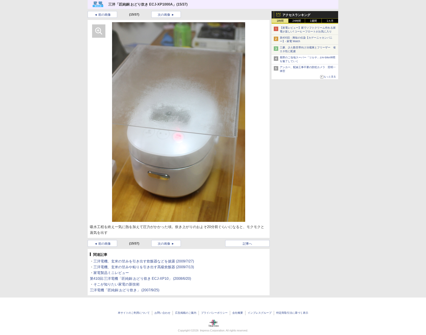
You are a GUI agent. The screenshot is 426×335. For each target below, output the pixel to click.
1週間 (313, 20)
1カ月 (330, 20)
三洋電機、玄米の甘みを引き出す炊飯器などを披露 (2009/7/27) (143, 261)
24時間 (296, 20)
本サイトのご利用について (134, 312)
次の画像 (164, 14)
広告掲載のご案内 (185, 312)
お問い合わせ (162, 312)
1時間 (280, 20)
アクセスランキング (296, 15)
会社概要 (237, 312)
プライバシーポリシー (214, 312)
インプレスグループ (260, 312)
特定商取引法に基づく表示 (292, 312)
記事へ (247, 243)
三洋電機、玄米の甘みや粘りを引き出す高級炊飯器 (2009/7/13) (143, 267)
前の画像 (104, 14)
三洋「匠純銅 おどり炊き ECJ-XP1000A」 (142, 4)
